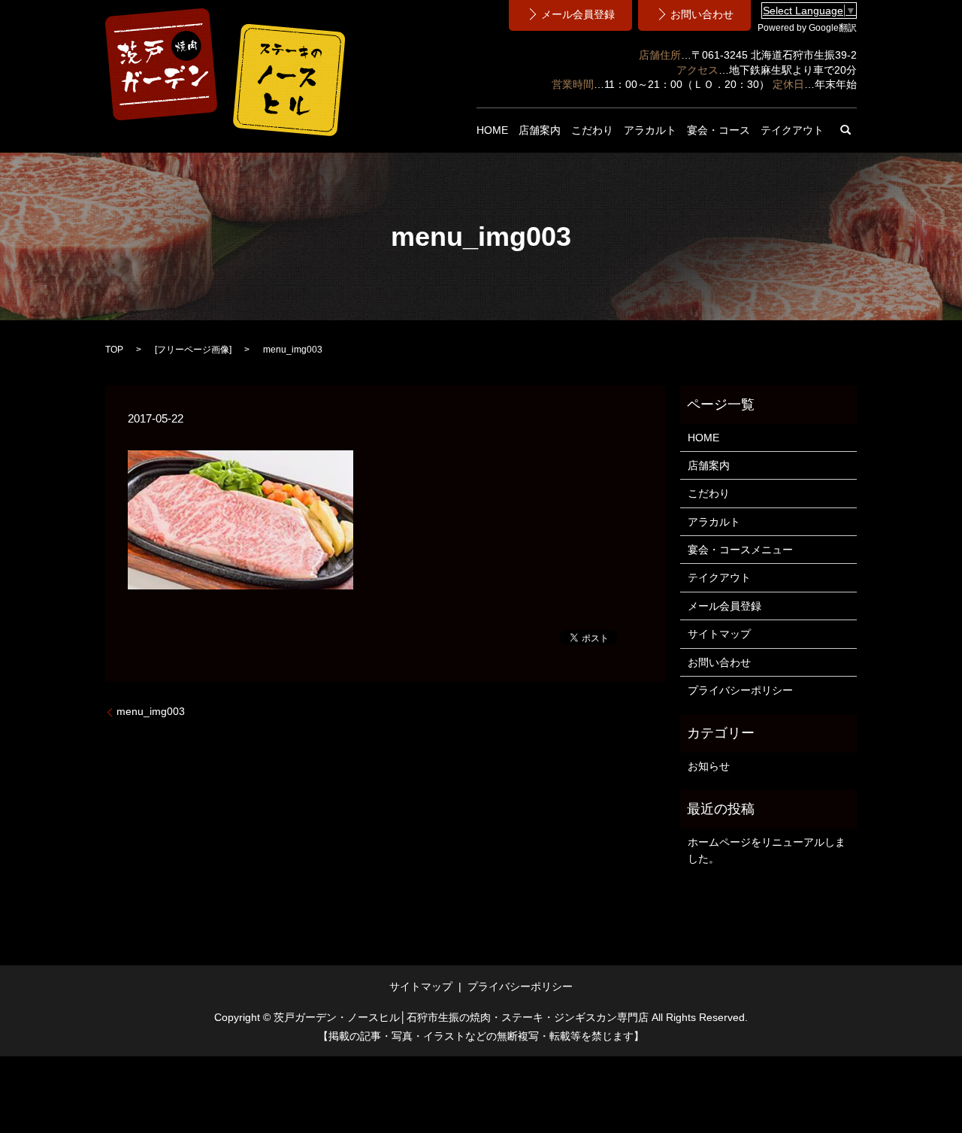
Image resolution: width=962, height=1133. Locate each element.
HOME (492, 130)
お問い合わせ (719, 662)
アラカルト (650, 130)
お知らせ (709, 766)
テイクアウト (792, 130)
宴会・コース (718, 130)
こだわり (592, 130)
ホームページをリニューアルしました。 (767, 850)
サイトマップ (719, 634)
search (845, 130)
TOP (114, 349)
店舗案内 (540, 130)
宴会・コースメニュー (740, 550)
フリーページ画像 (193, 349)
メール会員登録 (724, 606)
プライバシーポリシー (740, 690)
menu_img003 (150, 711)
